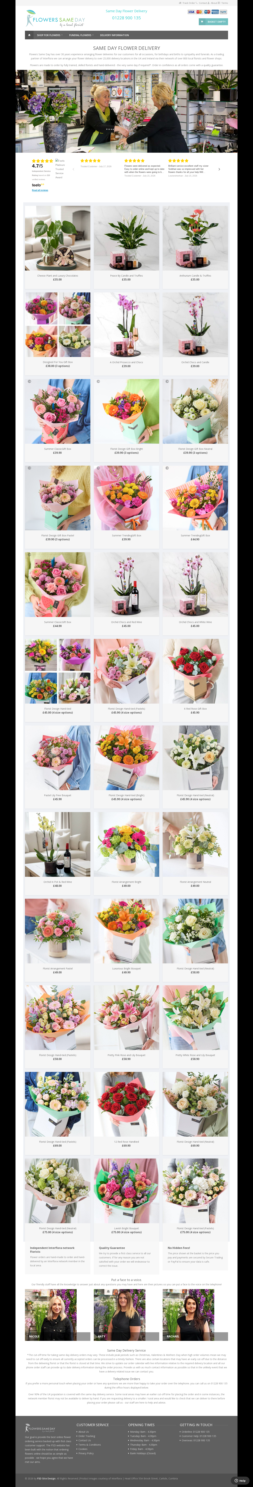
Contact (203, 2)
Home (29, 35)
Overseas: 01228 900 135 (196, 1440)
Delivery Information (114, 35)
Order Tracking (86, 1436)
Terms (225, 2)
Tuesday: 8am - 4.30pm (143, 1436)
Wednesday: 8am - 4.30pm (145, 1440)
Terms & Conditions (89, 1444)
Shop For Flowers (48, 35)
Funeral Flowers (80, 35)
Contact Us (84, 1440)
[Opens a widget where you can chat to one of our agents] (240, 1481)
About (214, 2)
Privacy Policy (86, 1453)
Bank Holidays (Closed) (143, 1453)
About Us (83, 1431)
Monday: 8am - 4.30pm (143, 1431)
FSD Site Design (46, 1478)
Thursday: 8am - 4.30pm (143, 1444)
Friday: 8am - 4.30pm (142, 1449)
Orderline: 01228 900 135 (196, 1431)
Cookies (82, 1449)
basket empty (217, 21)
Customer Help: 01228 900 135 (199, 1436)
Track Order (189, 2)
